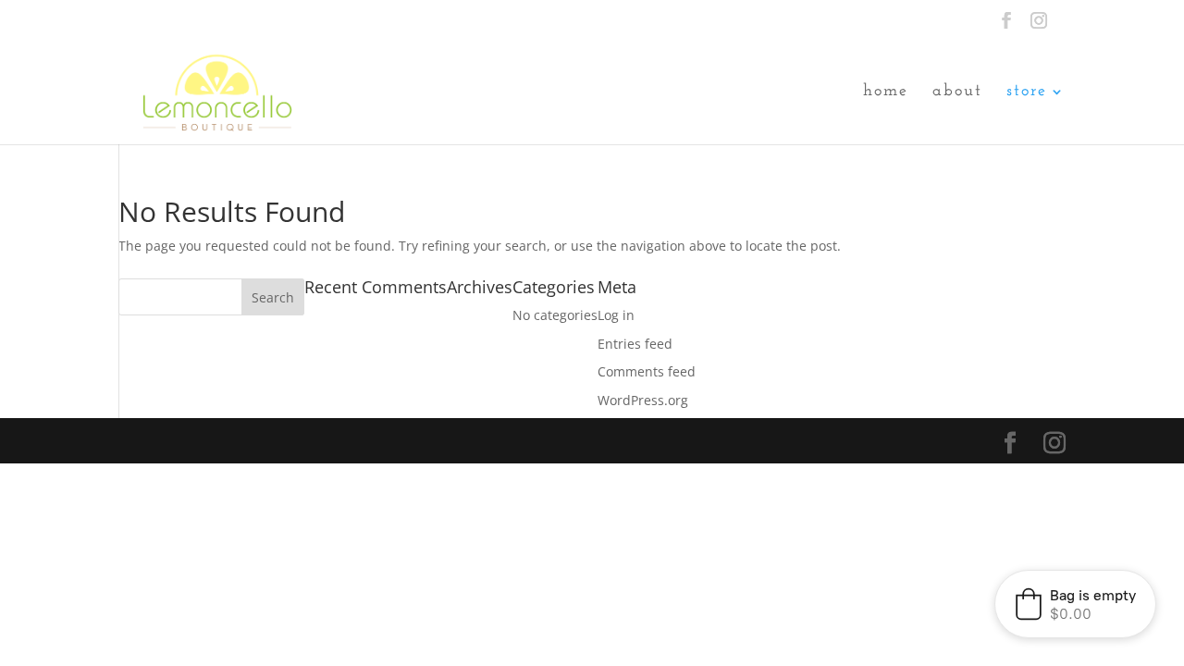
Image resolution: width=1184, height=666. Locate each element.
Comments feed (647, 371)
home (885, 92)
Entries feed (635, 343)
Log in (616, 315)
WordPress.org (643, 400)
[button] (1075, 604)
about (957, 92)
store (1026, 92)
